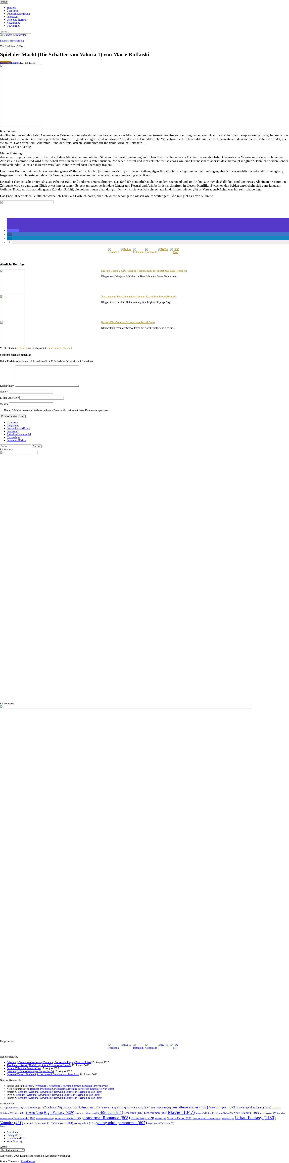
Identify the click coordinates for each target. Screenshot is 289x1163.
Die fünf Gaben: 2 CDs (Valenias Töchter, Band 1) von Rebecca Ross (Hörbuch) (144, 270)
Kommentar (7, 385)
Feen (155, 1107)
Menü (4, 2)
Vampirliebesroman (38, 1123)
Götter (19, 1113)
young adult (84, 1123)
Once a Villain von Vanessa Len (24, 1068)
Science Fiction (179, 1118)
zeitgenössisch (155, 1123)
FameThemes (28, 1161)
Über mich (12, 10)
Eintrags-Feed (14, 1135)
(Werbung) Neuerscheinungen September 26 (30, 1071)
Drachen (53, 1107)
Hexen (34, 1112)
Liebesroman (155, 1112)
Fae (130, 1108)
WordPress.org (14, 1141)
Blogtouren (13, 425)
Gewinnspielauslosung (254, 1107)
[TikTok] (163, 253)
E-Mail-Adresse (9, 397)
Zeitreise (168, 1123)
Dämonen (90, 1107)
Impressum (12, 16)
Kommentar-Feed (16, 1138)
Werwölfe (63, 1123)
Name (4, 391)
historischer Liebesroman (87, 1113)
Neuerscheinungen (266, 1113)
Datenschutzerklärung (18, 13)
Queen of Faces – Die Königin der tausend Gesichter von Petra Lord (43, 1074)
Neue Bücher (245, 1112)
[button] (13, 230)
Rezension (5, 62)
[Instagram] (138, 253)
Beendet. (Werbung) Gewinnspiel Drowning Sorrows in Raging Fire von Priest (66, 1085)
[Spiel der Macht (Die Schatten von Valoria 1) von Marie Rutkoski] (21, 125)
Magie (181, 1112)
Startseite (11, 7)
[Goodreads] (150, 253)
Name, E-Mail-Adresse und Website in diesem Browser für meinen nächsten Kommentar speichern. (56, 410)
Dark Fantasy (34, 1107)
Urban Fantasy (255, 1117)
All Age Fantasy (11, 1107)
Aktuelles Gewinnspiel (19, 434)
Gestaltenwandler (189, 1107)
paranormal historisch (68, 1118)
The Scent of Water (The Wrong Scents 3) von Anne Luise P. (39, 1065)
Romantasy (142, 1118)
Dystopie (70, 1107)
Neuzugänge (13, 22)
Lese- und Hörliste (16, 19)
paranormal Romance (105, 1117)
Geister (165, 1107)
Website (4, 404)
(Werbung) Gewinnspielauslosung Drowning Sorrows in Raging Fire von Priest (49, 1062)
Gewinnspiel (13, 25)
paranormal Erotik (45, 1118)
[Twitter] (126, 253)
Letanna (15, 62)
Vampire (11, 1123)
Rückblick (160, 1118)
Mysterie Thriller (224, 1113)
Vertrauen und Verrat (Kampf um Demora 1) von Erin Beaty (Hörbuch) (138, 296)
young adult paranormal (121, 1122)
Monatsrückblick (205, 1113)
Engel (119, 1107)
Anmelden (12, 1132)
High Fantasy (53, 348)
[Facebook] (113, 253)
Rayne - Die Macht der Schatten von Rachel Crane (128, 322)
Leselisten (133, 1112)
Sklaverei (67, 348)
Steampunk (228, 1118)
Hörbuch (111, 1112)
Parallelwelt (24, 1118)
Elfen (106, 1107)
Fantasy (142, 1107)
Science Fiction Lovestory (207, 1118)
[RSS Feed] (175, 253)
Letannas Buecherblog (12, 40)
